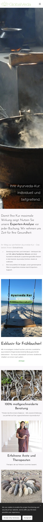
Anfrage (22, 361)
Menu (40, 4)
